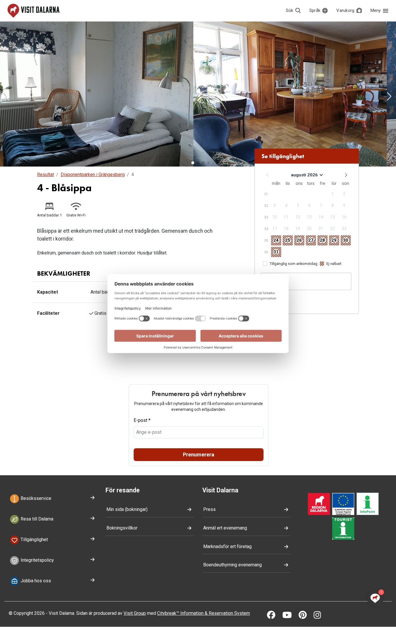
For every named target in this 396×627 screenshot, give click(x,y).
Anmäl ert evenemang (225, 528)
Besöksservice (35, 498)
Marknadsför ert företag (227, 546)
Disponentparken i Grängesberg (93, 174)
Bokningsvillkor (121, 528)
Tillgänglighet (33, 539)
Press (209, 509)
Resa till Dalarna (36, 519)
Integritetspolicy (36, 560)
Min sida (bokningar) (127, 509)
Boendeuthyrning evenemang (232, 565)
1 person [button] (274, 284)
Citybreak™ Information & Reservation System (203, 613)
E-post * (142, 420)
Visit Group (134, 613)
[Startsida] (33, 10)
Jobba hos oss (35, 580)
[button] (7, 97)
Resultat (45, 174)
